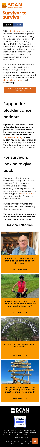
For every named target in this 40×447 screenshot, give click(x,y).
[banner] (12, 6)
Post (9, 25)
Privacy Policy (11, 441)
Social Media (24, 443)
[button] (36, 5)
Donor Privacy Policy (25, 441)
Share (19, 25)
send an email (27, 193)
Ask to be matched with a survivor (20, 89)
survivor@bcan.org (12, 137)
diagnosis (8, 80)
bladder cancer (16, 31)
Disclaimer (15, 443)
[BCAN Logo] (20, 411)
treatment (18, 80)
